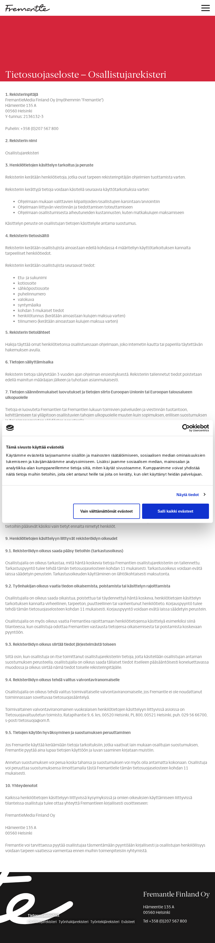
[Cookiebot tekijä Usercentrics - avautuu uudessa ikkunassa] (186, 428)
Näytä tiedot (187, 494)
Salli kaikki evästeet (175, 511)
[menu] (205, 8)
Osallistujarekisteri (42, 922)
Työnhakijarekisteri (73, 922)
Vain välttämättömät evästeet (106, 511)
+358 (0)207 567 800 (168, 921)
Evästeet (128, 922)
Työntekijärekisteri (104, 922)
